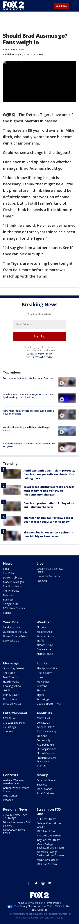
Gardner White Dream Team (16, 789)
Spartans (42, 686)
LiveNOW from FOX (48, 576)
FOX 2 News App (47, 731)
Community (43, 740)
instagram (43, 883)
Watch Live (61, 6)
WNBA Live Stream (48, 859)
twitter (36, 883)
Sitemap (41, 765)
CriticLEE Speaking (14, 722)
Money (42, 775)
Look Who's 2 (11, 640)
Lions (40, 677)
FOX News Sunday (14, 608)
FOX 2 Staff (43, 718)
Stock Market (44, 789)
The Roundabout (13, 586)
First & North (44, 672)
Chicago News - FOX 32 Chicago (15, 816)
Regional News (15, 809)
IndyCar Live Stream (48, 840)
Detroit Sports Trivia (15, 636)
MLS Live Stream (47, 864)
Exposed (8, 800)
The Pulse (9, 573)
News (21, 49)
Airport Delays (45, 645)
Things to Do (11, 604)
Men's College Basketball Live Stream (50, 845)
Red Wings (43, 699)
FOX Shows (10, 718)
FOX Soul (42, 581)
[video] (67, 382)
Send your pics (11, 627)
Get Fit (7, 690)
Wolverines (43, 681)
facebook (29, 883)
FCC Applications (46, 749)
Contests (8, 731)
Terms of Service (42, 357)
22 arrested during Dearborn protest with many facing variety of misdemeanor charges (49, 490)
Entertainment (15, 713)
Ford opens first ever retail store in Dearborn (29, 378)
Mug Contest (10, 677)
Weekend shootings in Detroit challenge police (26, 428)
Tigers (40, 694)
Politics (7, 612)
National (8, 595)
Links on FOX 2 (12, 703)
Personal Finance (47, 780)
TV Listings (9, 727)
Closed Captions (46, 753)
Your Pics (10, 622)
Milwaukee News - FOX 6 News (16, 823)
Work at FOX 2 (45, 727)
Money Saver (11, 694)
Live (40, 563)
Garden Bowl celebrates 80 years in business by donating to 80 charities (29, 396)
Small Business (45, 793)
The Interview (11, 590)
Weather (44, 622)
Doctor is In (10, 699)
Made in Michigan (13, 582)
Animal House (45, 653)
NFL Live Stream (46, 819)
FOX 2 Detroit (10, 49)
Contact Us (43, 722)
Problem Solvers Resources (46, 759)
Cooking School (12, 686)
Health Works (11, 681)
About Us (44, 713)
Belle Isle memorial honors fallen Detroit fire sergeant (29, 445)
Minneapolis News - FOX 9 (14, 831)
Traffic (40, 640)
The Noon (9, 672)
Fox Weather (44, 649)
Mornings (11, 663)
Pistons (41, 690)
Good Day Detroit (13, 668)
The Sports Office (47, 668)
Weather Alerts (45, 636)
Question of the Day (15, 631)
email (50, 883)
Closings (41, 627)
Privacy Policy (43, 353)
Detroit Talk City (12, 577)
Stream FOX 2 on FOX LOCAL (50, 570)
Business (8, 599)
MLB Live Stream (47, 831)
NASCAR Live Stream (49, 835)
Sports (42, 663)
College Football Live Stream (49, 825)
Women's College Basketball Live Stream (50, 853)
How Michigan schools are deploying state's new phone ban (28, 412)
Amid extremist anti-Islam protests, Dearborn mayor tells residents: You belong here (49, 474)
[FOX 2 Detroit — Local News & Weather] (13, 5)
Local (6, 568)
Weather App (44, 631)
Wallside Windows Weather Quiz (13, 781)
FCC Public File (45, 744)
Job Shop (42, 736)
